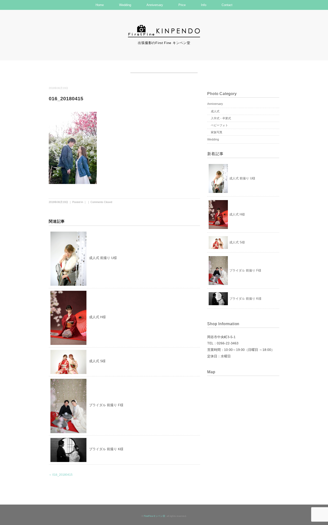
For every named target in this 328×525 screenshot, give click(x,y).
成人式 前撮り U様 (103, 258)
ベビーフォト (219, 125)
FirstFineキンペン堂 (154, 516)
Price (182, 5)
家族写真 (216, 132)
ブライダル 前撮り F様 (106, 405)
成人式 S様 (97, 361)
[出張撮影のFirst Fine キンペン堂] (164, 27)
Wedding (125, 5)
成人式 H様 (97, 317)
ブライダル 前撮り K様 (106, 449)
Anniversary (154, 5)
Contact (227, 5)
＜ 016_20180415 (61, 474)
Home (100, 5)
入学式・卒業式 (221, 118)
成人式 (215, 111)
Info (203, 5)
